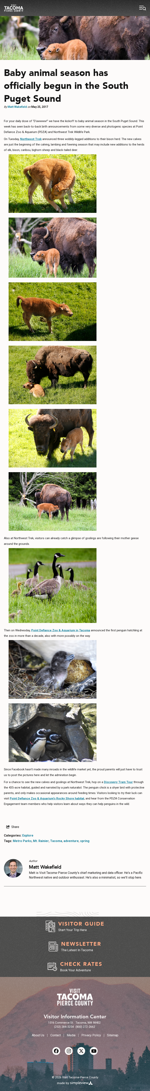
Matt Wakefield (17, 106)
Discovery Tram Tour (118, 782)
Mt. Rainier (41, 841)
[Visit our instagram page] (69, 1051)
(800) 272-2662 (85, 1027)
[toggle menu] (142, 8)
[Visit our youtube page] (94, 1051)
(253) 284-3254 (64, 1027)
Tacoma (56, 841)
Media (71, 1035)
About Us (38, 1035)
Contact (55, 1035)
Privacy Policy (91, 1035)
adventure (71, 841)
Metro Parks (22, 841)
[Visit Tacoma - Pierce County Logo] (13, 8)
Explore (27, 835)
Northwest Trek (31, 139)
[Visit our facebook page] (56, 1051)
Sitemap (112, 1035)
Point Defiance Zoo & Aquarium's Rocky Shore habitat (47, 798)
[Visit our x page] (81, 1051)
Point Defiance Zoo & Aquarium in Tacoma (60, 630)
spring (84, 841)
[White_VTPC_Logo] (75, 997)
